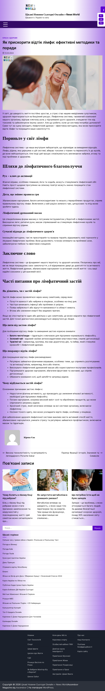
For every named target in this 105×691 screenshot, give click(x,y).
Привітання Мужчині (61, 656)
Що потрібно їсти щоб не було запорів (85, 497)
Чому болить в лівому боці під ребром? (17, 497)
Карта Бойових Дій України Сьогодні (18, 590)
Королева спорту (59, 640)
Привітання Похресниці (62, 665)
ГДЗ (29, 658)
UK (101, 19)
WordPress (48, 687)
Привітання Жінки (60, 660)
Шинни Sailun (33, 677)
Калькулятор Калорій (12, 608)
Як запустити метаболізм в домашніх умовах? (52, 497)
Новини (31, 635)
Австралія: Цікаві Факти (62, 674)
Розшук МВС (8, 599)
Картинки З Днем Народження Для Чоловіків (22, 617)
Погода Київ (8, 549)
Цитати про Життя (35, 653)
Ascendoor (21, 687)
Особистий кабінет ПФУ (62, 644)
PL (101, 15)
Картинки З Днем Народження (16, 626)
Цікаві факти (33, 649)
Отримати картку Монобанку (15, 567)
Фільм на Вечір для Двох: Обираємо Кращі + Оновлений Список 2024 (32, 576)
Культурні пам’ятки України (14, 558)
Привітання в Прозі (60, 669)
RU (101, 23)
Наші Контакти (83, 640)
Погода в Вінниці (10, 544)
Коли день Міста (59, 635)
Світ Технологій (34, 640)
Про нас (80, 635)
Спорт (30, 644)
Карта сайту (82, 651)
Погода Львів (8, 553)
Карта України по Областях (14, 581)
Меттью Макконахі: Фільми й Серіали (19, 594)
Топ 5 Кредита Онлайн (12, 612)
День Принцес (9, 562)
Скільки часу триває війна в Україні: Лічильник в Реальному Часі (30, 540)
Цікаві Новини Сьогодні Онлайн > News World (52, 14)
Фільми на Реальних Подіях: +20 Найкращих (22, 603)
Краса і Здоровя (10, 38)
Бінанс (5, 572)
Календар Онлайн (10, 621)
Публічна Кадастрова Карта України (18, 585)
